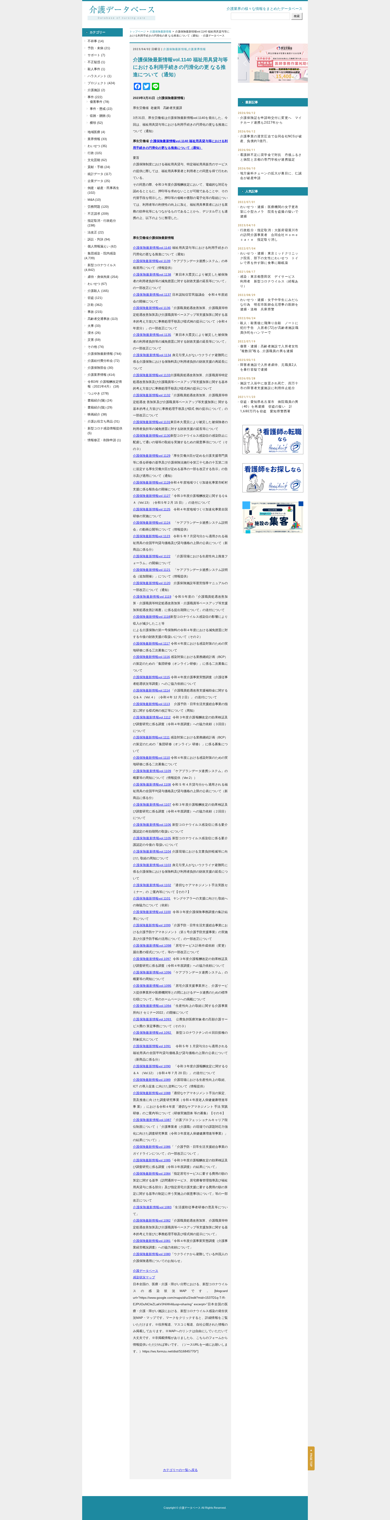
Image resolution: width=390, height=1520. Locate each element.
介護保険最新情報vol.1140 (152, 247)
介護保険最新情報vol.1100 (152, 912)
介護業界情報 (197, 49)
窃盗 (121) (95, 298)
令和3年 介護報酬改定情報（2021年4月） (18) (105, 384)
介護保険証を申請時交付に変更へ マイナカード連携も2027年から (271, 120)
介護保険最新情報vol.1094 (152, 1006)
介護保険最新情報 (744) (104, 353)
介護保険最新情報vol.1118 (151, 616)
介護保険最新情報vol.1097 (152, 959)
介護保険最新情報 (160, 31)
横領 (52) (96, 123)
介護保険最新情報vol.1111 (151, 737)
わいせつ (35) (97, 146)
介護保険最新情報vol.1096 (152, 972)
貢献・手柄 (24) (99, 167)
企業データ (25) (99, 181)
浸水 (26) (94, 332)
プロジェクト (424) (101, 83)
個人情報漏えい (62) (102, 246)
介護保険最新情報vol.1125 (151, 509)
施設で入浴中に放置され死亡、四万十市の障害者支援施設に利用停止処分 (269, 385)
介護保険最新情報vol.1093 (152, 1019)
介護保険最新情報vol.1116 (151, 657)
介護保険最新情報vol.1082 (152, 1220)
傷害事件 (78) (99, 102)
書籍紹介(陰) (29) (100, 407)
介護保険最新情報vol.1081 (152, 1241)
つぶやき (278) (98, 393)
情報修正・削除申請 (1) (104, 440)
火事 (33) (94, 326)
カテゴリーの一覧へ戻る (180, 1470)
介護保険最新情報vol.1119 (152, 596)
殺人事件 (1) (96, 69)
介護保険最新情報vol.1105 (152, 838)
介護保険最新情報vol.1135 (152, 335)
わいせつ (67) (97, 284)
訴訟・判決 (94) (99, 239)
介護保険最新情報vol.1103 (152, 865)
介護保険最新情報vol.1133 (151, 375)
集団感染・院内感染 (102, 253)
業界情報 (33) (97, 139)
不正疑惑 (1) (96, 62)
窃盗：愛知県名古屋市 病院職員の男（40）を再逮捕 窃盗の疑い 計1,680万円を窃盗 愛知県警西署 (269, 406)
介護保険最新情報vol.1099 (152, 925)
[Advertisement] (180, 1422)
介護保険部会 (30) (100, 367)
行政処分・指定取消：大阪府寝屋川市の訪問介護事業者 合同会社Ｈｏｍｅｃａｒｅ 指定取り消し (269, 234)
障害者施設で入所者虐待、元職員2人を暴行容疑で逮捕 (268, 367)
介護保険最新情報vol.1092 (152, 1032)
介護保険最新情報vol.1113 (151, 704)
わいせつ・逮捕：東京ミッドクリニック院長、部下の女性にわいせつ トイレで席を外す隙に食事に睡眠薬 (269, 258)
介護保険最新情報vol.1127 (151, 496)
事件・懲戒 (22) (101, 109)
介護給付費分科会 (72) (104, 360)
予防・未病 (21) (99, 48)
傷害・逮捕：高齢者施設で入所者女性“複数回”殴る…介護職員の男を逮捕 (269, 348)
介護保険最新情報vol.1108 (152, 784)
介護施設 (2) (96, 90)
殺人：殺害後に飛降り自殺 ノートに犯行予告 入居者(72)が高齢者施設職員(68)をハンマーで (269, 327)
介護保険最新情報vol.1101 (151, 898)
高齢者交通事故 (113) (103, 319)
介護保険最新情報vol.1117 (151, 643)
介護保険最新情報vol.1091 (152, 1046)
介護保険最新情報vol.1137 (152, 294)
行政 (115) (95, 153)
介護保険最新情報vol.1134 (152, 355)
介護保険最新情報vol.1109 (152, 771)
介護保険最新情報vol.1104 (152, 851)
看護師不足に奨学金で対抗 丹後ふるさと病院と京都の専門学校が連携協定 (271, 157)
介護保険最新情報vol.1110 (151, 757)
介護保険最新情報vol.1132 (151, 395)
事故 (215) (95, 312)
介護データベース (145, 1271)
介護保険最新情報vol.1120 (151, 583)
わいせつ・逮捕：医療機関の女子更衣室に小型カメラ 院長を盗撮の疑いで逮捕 (269, 211)
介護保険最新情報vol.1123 (151, 536)
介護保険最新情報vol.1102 (152, 885)
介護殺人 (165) (98, 291)
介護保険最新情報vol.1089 (152, 1080)
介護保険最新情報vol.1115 (151, 677)
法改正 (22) (96, 232)
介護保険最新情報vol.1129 (151, 455)
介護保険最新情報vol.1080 (152, 1254)
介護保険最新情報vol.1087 (152, 1120)
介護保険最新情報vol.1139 (151, 261)
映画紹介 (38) (97, 414)
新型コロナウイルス (102, 265)
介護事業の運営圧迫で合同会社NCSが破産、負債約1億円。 (271, 138)
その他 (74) (96, 346)
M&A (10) (94, 199)
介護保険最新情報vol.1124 (151, 522)
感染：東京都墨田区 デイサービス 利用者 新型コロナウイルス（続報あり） (269, 281)
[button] (273, 63)
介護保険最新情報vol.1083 (152, 1207)
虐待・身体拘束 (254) (103, 277)
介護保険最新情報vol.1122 (151, 556)
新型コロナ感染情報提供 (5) (105, 431)
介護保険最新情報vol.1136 (151, 308)
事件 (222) (95, 97)
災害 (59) (94, 339)
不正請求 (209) (98, 213)
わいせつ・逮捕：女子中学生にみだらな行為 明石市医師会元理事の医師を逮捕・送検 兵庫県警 (269, 304)
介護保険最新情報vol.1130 (151, 435)
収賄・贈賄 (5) (100, 116)
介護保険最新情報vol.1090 (152, 1066)
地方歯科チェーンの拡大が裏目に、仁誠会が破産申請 (271, 175)
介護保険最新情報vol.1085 (152, 1160)
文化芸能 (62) (97, 160)
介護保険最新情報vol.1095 (152, 985)
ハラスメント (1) (99, 76)
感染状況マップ (144, 1277)
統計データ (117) (99, 174)
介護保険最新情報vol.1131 (151, 422)
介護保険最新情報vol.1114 (151, 690)
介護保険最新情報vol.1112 (152, 717)
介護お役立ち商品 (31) (104, 421)
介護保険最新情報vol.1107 (152, 804)
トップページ (138, 31)
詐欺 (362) (95, 305)
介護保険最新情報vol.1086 (152, 1147)
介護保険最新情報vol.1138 (152, 274)
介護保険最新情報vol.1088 (152, 1093)
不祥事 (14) (96, 41)
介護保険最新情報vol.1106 (152, 824)
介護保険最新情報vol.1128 (151, 482)
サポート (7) (96, 55)
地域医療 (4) (96, 132)
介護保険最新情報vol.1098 (152, 945)
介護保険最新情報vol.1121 (151, 570)
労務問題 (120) (98, 206)
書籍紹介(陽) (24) (100, 400)
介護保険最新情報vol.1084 (152, 1173)
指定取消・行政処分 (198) (102, 223)
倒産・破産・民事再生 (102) (103, 190)
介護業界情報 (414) (101, 374)
